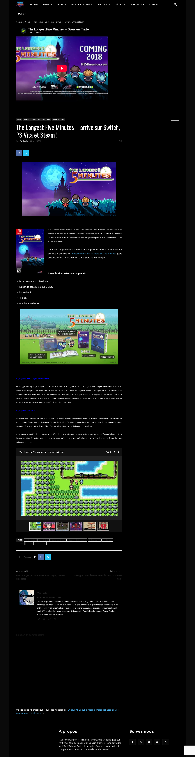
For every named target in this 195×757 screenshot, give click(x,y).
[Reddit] (50, 619)
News (46, 4)
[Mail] (45, 619)
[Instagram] (39, 619)
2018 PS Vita (30, 540)
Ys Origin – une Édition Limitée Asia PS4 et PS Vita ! (97, 577)
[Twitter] (26, 153)
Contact (154, 4)
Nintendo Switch (29, 120)
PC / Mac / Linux (44, 120)
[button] (175, 4)
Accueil (34, 4)
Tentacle (24, 141)
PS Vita (20, 543)
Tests (60, 4)
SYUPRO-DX (40, 543)
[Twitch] (157, 742)
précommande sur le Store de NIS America (94, 253)
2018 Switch (43, 540)
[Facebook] (19, 153)
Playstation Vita (58, 120)
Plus (21, 14)
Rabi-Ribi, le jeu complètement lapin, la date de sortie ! (40, 577)
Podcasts (136, 4)
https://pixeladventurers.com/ (49, 597)
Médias (119, 4)
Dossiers (102, 4)
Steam (29, 543)
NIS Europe (107, 540)
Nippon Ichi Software (77, 540)
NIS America (94, 540)
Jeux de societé (80, 4)
